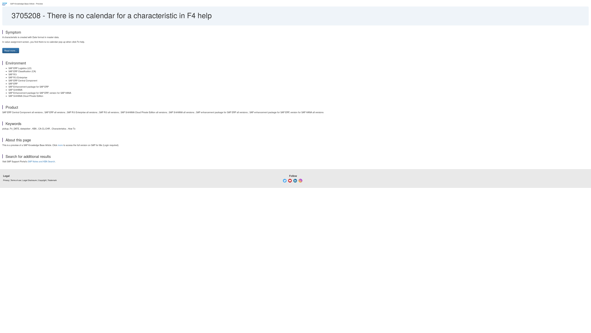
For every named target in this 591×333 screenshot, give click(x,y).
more (60, 145)
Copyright (42, 180)
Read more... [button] (10, 50)
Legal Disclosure (30, 180)
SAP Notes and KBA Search (41, 161)
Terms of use (16, 180)
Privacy (6, 180)
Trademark (52, 180)
